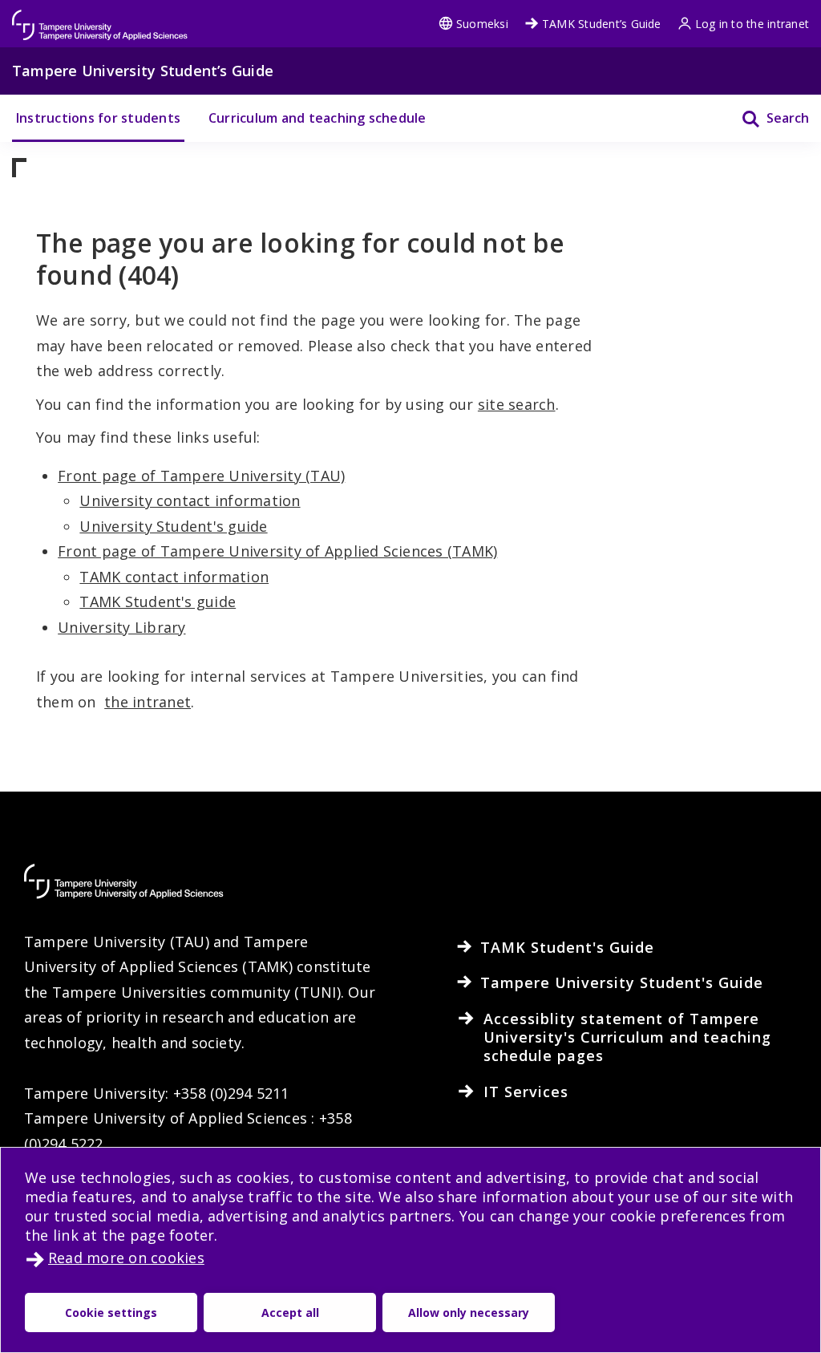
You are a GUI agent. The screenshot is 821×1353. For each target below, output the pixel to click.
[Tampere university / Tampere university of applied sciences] (100, 17)
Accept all (290, 1312)
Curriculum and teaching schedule (317, 118)
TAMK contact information (174, 576)
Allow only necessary (468, 1312)
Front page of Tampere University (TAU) (201, 475)
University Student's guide (173, 526)
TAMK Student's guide (157, 601)
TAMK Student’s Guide (601, 23)
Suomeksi (482, 23)
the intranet (147, 701)
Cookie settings (111, 1312)
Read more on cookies (126, 1257)
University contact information (189, 500)
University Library (121, 627)
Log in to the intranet (752, 23)
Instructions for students (98, 118)
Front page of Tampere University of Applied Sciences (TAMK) (277, 551)
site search (517, 404)
